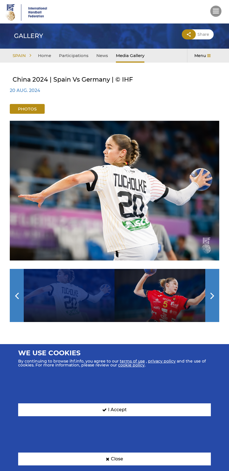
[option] (114, 191)
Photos (27, 109)
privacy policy (162, 361)
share (203, 34)
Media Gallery (130, 55)
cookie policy (131, 365)
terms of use (132, 361)
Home (44, 55)
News (102, 55)
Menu (200, 55)
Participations (74, 55)
